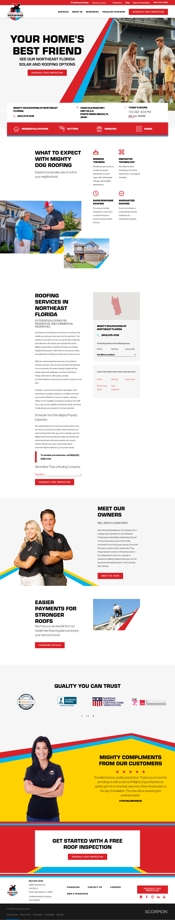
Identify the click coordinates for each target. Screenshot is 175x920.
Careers (115, 887)
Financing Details (50, 645)
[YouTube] (164, 897)
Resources (92, 12)
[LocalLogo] (15, 12)
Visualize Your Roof (113, 12)
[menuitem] (63, 12)
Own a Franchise (141, 3)
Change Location (99, 2)
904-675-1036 (161, 2)
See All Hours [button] (137, 116)
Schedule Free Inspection (148, 11)
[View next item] (93, 716)
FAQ (127, 3)
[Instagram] (152, 897)
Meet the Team (110, 575)
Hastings (114, 379)
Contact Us (95, 887)
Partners (117, 3)
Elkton (99, 379)
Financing (73, 887)
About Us (77, 12)
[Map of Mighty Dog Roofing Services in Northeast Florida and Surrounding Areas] (116, 306)
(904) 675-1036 (25, 116)
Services (63, 12)
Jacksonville (130, 379)
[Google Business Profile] (141, 897)
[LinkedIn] (158, 897)
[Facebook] (146, 897)
